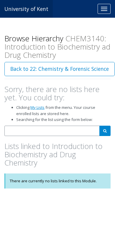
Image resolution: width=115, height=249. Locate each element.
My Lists (37, 107)
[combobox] (52, 131)
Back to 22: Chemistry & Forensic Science (59, 68)
